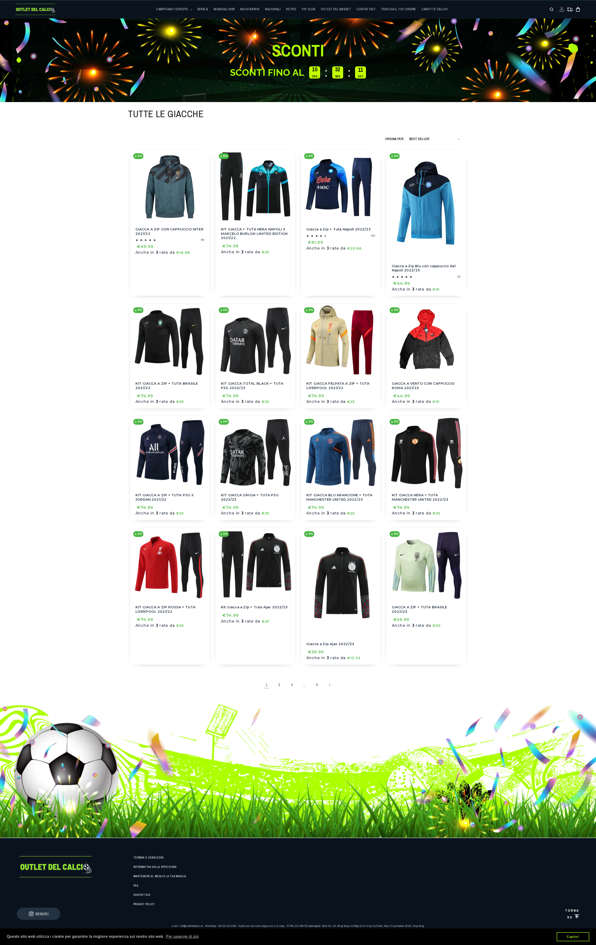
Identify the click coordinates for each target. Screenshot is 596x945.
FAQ (136, 885)
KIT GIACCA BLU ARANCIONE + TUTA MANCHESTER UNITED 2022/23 (339, 497)
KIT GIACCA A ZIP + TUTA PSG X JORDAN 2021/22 (164, 497)
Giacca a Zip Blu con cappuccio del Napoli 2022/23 (424, 268)
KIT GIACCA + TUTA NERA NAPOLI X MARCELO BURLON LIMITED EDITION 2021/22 (254, 233)
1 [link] (267, 684)
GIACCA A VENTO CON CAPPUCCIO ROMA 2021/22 (423, 385)
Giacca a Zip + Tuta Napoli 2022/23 (338, 229)
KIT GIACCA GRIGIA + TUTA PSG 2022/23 (250, 497)
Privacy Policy (144, 904)
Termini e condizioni (148, 857)
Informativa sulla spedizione (155, 867)
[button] (173, 9)
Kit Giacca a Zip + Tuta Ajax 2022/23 (254, 607)
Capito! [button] (573, 936)
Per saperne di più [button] (182, 936)
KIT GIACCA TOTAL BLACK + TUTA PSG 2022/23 (252, 385)
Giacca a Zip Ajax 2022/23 (330, 644)
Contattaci (141, 895)
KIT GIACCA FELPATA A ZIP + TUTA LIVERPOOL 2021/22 (337, 385)
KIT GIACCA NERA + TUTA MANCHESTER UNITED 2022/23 (420, 497)
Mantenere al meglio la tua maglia (159, 876)
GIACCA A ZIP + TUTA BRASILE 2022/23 (419, 609)
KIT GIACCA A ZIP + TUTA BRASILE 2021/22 (166, 385)
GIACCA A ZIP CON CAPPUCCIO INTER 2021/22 (169, 231)
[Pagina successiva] (329, 685)
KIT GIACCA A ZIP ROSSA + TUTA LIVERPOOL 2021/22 (165, 609)
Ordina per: (394, 139)
